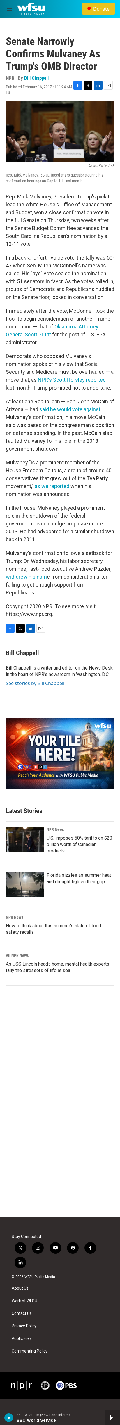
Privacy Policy (24, 1326)
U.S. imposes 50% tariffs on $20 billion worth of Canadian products (79, 844)
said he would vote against (69, 409)
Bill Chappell (36, 78)
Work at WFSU (24, 1301)
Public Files (22, 1338)
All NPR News (17, 955)
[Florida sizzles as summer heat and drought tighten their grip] (25, 884)
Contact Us (22, 1313)
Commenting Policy (29, 1351)
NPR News (55, 829)
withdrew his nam (26, 577)
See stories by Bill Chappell (35, 683)
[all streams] (112, 1417)
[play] (9, 1418)
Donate (101, 8)
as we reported (52, 486)
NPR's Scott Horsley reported (72, 380)
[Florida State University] (45, 1385)
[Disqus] (60, 1138)
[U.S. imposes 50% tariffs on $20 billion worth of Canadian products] (25, 839)
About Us (20, 1288)
